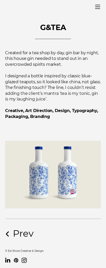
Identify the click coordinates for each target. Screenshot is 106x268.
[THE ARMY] (53, 233)
